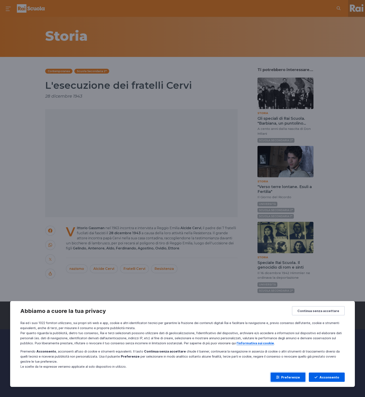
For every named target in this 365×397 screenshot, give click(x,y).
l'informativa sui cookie (255, 343)
